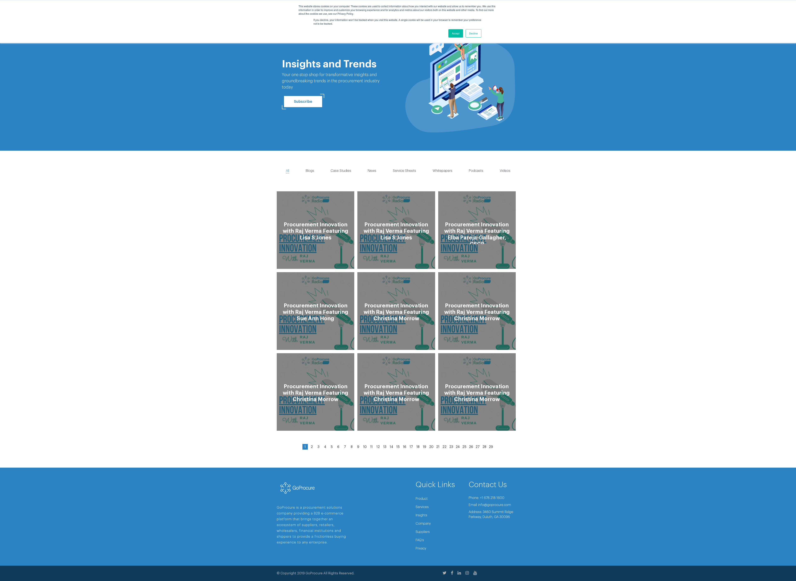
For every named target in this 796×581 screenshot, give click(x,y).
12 (378, 447)
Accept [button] (456, 33)
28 (484, 447)
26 (471, 447)
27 (478, 447)
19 (424, 447)
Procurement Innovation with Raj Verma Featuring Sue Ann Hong (315, 312)
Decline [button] (473, 33)
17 (411, 447)
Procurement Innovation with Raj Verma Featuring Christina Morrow (396, 312)
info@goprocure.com (494, 505)
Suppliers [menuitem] (423, 532)
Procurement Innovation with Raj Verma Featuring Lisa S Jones (315, 231)
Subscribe (303, 101)
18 (418, 447)
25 (464, 447)
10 (365, 447)
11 (371, 447)
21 (437, 447)
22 (444, 447)
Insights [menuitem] (421, 515)
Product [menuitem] (422, 498)
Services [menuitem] (422, 507)
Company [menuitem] (423, 523)
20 (431, 447)
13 (384, 447)
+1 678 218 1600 (492, 498)
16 (404, 447)
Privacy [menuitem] (421, 548)
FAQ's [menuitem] (420, 540)
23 (451, 447)
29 (491, 447)
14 (391, 447)
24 (458, 447)
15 (398, 447)
